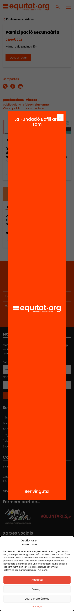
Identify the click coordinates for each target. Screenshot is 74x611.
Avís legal (37, 606)
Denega (37, 589)
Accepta (37, 580)
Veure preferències (37, 598)
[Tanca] (60, 117)
